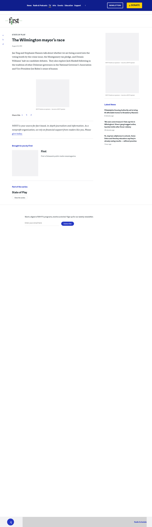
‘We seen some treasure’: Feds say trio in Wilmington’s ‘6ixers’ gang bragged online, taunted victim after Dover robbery (120, 124)
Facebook (22, 115)
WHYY (13, 5)
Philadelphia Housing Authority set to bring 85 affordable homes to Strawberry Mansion (121, 111)
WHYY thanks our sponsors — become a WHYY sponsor (50, 109)
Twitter (26, 115)
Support (77, 5)
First (44, 151)
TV (50, 5)
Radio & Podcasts (40, 5)
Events (60, 5)
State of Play (18, 34)
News (29, 5)
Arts (54, 5)
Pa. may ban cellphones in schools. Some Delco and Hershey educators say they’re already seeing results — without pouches (120, 138)
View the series (19, 198)
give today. (17, 133)
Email (31, 115)
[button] (10, 522)
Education (69, 5)
